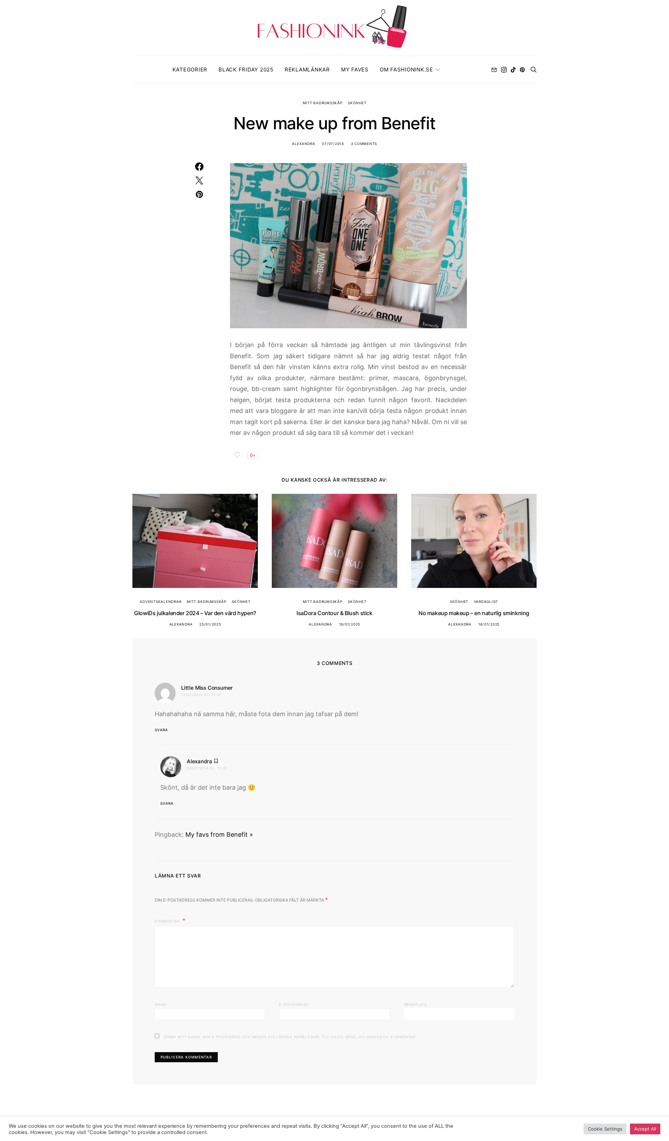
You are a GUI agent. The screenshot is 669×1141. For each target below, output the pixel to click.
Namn (161, 1004)
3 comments (364, 143)
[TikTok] (513, 69)
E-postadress (293, 1004)
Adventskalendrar (160, 601)
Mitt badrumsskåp (323, 103)
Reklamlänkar (307, 69)
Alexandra (303, 143)
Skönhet (357, 103)
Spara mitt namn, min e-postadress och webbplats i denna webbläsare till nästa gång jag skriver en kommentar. (290, 1037)
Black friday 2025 (246, 69)
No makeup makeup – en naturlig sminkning (473, 613)
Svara (161, 730)
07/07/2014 (333, 143)
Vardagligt (486, 601)
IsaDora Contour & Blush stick (334, 613)
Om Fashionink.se (406, 69)
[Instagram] (504, 69)
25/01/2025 (210, 624)
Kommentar (168, 921)
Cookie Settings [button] (605, 1129)
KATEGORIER (190, 69)
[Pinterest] (522, 69)
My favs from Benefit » (219, 834)
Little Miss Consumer (207, 687)
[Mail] (494, 69)
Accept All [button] (645, 1129)
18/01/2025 (350, 624)
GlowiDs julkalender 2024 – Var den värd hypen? (195, 613)
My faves (355, 69)
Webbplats (415, 1004)
